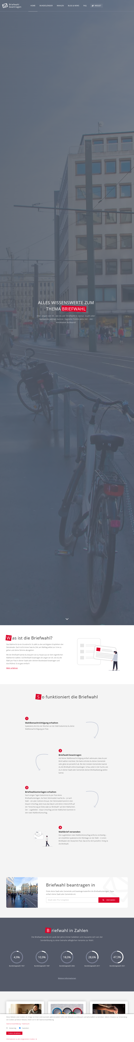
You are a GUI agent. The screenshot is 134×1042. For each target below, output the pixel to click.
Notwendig (12, 1028)
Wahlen (60, 5)
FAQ (84, 5)
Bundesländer (46, 5)
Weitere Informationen (67, 978)
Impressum (25, 1024)
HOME (32, 5)
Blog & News (73, 5)
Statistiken (25, 1028)
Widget (97, 5)
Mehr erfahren (12, 668)
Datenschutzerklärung (13, 1024)
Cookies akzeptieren (14, 1033)
